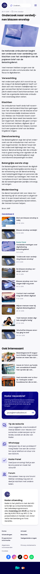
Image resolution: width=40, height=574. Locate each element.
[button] (35, 5)
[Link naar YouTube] (26, 557)
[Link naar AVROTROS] (17, 567)
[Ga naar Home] (4, 5)
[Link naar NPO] (23, 567)
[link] (20, 430)
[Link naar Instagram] (14, 557)
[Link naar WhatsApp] (31, 557)
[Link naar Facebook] (8, 557)
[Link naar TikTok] (20, 557)
